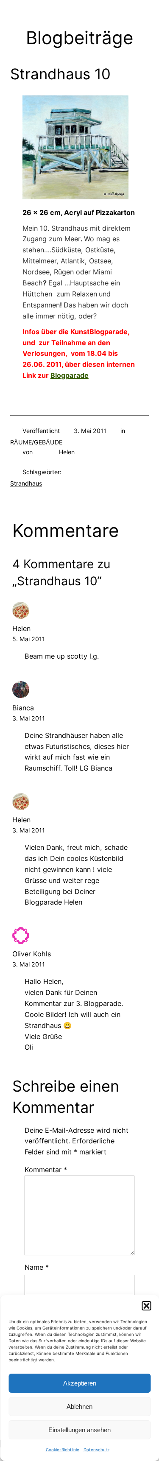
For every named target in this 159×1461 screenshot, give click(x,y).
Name (37, 1267)
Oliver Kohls (31, 954)
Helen (21, 628)
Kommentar (46, 1169)
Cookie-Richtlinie (62, 1449)
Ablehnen (79, 1406)
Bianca (23, 708)
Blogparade (69, 375)
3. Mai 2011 (28, 718)
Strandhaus (26, 483)
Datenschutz (96, 1449)
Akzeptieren (79, 1383)
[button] (146, 1306)
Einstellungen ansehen (79, 1429)
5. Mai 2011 (28, 639)
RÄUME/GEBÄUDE (36, 442)
